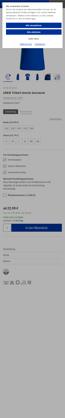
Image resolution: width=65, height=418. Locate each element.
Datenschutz (26, 44)
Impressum (40, 44)
